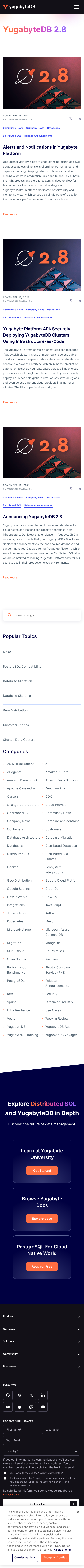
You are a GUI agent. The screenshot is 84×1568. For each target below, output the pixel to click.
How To (51, 897)
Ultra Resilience (18, 1010)
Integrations (16, 905)
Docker (12, 867)
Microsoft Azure (19, 929)
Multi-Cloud (15, 951)
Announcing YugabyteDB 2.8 (32, 516)
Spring (12, 1002)
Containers (15, 829)
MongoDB (52, 943)
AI (46, 764)
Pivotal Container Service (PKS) (58, 969)
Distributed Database (61, 846)
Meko (7, 652)
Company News (35, 127)
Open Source (16, 959)
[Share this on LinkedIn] (79, 118)
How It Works (17, 897)
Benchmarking (55, 788)
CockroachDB (17, 813)
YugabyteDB (16, 1027)
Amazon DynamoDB (22, 780)
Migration (14, 943)
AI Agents (14, 772)
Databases (53, 127)
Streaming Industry (59, 1002)
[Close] (77, 1512)
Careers (13, 796)
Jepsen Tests (16, 913)
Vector (12, 1018)
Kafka (49, 913)
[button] (76, 7)
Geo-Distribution (15, 710)
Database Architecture (23, 837)
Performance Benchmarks (16, 969)
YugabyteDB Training (22, 1035)
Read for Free (42, 1266)
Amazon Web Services (61, 780)
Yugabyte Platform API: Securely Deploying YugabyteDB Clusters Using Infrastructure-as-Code (36, 335)
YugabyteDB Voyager (61, 1035)
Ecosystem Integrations (54, 869)
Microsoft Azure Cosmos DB (57, 932)
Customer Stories (16, 725)
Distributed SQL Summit (57, 856)
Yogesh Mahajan (20, 119)
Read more (10, 214)
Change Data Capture (19, 739)
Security (51, 994)
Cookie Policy (62, 1549)
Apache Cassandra (21, 788)
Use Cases (53, 1010)
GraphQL (51, 888)
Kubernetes (15, 921)
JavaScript (53, 905)
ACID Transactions (20, 764)
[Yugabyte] (19, 7)
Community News (13, 127)
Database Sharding (17, 696)
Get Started (42, 1170)
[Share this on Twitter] (71, 118)
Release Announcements (38, 135)
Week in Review (56, 1018)
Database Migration (17, 681)
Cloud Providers (57, 805)
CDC (48, 796)
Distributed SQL (12, 135)
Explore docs (42, 1218)
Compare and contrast (62, 821)
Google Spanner (19, 888)
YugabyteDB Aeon (58, 1027)
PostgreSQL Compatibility (22, 666)
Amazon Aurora (56, 772)
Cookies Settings (25, 1557)
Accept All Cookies (55, 1557)
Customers (53, 829)
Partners (51, 959)
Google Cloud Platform (62, 880)
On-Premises (54, 951)
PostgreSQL (16, 981)
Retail (11, 994)
